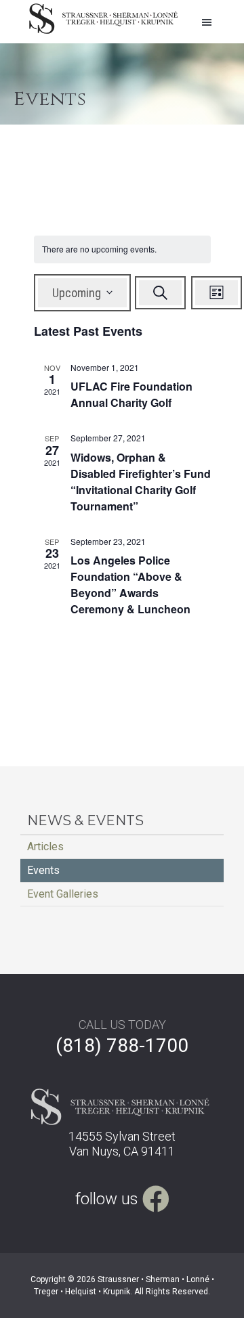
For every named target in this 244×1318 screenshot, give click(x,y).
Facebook (155, 1194)
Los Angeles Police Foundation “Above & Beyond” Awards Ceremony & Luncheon (130, 584)
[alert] (122, 249)
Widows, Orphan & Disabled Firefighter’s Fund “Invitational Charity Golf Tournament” (140, 481)
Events (43, 870)
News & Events (85, 820)
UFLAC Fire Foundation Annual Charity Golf (131, 394)
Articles (45, 846)
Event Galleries (62, 893)
